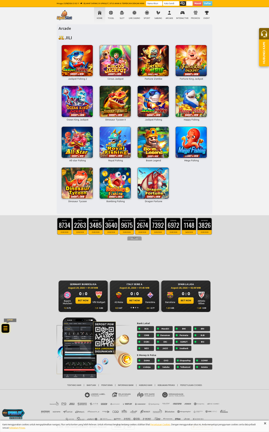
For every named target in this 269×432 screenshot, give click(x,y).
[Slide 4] (137, 307)
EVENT (207, 18)
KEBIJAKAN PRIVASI (166, 385)
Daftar (207, 3)
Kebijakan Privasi (17, 428)
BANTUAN (91, 385)
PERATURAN (107, 385)
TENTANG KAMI (74, 385)
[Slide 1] (131, 307)
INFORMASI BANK (126, 385)
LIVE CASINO (134, 18)
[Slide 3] (135, 307)
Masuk (197, 3)
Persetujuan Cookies (160, 424)
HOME (99, 18)
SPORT (147, 18)
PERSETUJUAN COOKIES (191, 385)
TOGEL (111, 18)
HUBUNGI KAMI (145, 385)
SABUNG (158, 18)
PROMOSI (195, 18)
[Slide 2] (133, 307)
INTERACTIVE (182, 18)
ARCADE (169, 18)
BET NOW (83, 300)
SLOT (122, 18)
